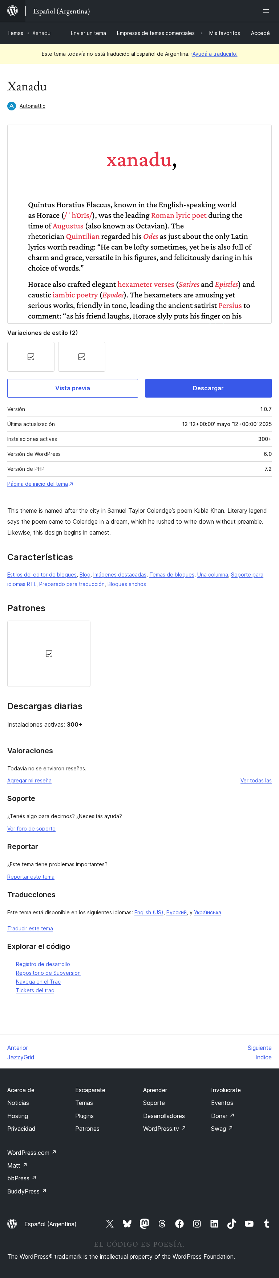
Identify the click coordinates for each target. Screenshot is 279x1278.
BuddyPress (27, 1191)
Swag (222, 1128)
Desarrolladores (164, 1115)
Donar (223, 1115)
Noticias (18, 1102)
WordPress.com (32, 1152)
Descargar (208, 388)
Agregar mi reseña (29, 780)
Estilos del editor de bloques (42, 574)
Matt (17, 1165)
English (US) (148, 912)
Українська (207, 912)
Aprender (155, 1090)
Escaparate (90, 1090)
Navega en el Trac (38, 981)
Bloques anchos (127, 584)
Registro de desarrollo (43, 964)
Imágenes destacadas (119, 574)
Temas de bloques (171, 574)
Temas (15, 33)
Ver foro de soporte (31, 828)
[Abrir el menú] (267, 11)
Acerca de (21, 1090)
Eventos (222, 1102)
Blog (85, 574)
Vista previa (72, 388)
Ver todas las (256, 780)
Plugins (84, 1115)
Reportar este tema (30, 877)
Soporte (154, 1102)
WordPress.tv (164, 1128)
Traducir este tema (30, 928)
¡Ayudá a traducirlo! (214, 54)
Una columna (212, 574)
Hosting (17, 1115)
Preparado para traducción (72, 584)
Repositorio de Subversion (48, 973)
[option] (48, 654)
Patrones (87, 1128)
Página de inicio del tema (37, 484)
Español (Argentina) (50, 1224)
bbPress (22, 1178)
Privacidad (21, 1128)
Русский (176, 912)
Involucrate (226, 1090)
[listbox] (139, 654)
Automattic (32, 106)
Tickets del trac (35, 990)
